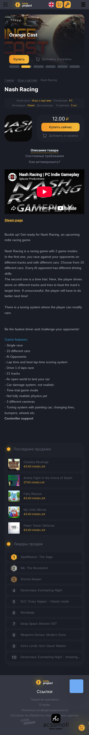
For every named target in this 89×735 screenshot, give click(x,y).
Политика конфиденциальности (44, 710)
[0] (82, 728)
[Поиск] (75, 4)
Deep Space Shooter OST (39, 623)
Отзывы (44, 704)
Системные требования (44, 156)
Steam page (14, 220)
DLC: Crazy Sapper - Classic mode (45, 601)
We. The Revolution (34, 568)
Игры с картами (41, 100)
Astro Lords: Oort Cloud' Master (43, 646)
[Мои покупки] (59, 4)
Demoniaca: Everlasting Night (41, 590)
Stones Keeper (31, 579)
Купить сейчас (60, 127)
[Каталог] (5, 4)
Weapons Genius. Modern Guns (43, 634)
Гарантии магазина (44, 699)
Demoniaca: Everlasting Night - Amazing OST (51, 657)
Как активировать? (44, 162)
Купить (19, 59)
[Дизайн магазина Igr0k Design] (28, 722)
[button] (14, 66)
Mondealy (27, 612)
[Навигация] (83, 4)
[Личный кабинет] (67, 4)
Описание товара (44, 150)
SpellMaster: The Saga (36, 557)
